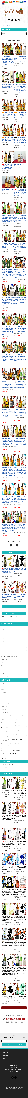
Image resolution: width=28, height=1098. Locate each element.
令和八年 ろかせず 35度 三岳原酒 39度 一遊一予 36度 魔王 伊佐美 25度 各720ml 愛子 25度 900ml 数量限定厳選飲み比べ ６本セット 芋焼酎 (20, 385)
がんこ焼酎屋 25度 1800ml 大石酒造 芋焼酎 (8, 791)
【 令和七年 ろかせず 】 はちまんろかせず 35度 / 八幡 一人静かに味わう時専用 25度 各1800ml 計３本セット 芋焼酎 (7, 441)
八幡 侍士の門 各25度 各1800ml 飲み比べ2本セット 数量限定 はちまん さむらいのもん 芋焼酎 (8, 166)
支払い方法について (11, 1087)
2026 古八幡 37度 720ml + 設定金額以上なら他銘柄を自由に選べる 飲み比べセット (8, 87)
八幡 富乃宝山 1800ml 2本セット (8, 190)
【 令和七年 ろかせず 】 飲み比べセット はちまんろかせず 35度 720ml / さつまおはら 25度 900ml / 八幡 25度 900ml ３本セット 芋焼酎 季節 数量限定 (8, 413)
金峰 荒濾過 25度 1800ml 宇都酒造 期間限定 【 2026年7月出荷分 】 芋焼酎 (20, 918)
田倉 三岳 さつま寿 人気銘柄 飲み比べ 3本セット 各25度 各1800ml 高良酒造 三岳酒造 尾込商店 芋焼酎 (20, 246)
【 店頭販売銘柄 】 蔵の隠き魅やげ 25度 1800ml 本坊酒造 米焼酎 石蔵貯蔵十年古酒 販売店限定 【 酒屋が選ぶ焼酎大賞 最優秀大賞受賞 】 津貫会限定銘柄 (8, 971)
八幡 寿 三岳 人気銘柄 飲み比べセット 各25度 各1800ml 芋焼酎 (7, 114)
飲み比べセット (8, 25)
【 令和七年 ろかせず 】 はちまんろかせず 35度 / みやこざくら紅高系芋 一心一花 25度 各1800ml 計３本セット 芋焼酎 (20, 412)
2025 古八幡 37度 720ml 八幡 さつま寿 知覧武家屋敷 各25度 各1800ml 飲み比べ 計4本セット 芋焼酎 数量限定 (7, 357)
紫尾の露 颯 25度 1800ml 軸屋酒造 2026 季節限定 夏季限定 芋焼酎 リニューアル (20, 844)
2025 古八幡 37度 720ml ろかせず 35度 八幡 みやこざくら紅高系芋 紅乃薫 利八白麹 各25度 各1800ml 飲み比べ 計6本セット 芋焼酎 (8, 330)
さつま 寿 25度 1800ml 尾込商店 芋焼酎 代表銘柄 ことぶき (8, 998)
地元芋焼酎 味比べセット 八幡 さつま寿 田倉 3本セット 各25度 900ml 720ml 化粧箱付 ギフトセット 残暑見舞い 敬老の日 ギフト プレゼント (20, 88)
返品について (8, 1088)
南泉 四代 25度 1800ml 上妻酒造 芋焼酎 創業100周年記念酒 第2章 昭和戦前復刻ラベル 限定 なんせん (8, 944)
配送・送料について (19, 1087)
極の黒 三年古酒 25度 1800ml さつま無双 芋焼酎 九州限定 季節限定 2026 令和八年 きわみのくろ (8, 571)
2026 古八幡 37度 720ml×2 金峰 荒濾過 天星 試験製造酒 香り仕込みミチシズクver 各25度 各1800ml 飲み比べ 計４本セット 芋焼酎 (8, 273)
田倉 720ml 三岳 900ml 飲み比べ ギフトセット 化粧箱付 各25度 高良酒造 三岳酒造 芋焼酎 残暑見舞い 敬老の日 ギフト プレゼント (8, 218)
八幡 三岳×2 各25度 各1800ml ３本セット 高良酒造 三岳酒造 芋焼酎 (8, 139)
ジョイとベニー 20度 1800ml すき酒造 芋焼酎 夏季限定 (7, 868)
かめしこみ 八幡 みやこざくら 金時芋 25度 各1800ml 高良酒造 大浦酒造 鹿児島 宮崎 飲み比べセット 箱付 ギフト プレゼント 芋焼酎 (20, 471)
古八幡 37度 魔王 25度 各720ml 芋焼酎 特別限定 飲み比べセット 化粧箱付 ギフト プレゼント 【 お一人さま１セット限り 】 (20, 971)
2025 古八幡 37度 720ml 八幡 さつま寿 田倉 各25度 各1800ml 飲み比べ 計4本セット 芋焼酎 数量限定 (20, 329)
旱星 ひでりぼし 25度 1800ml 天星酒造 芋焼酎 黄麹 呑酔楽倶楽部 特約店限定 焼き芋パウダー (8, 844)
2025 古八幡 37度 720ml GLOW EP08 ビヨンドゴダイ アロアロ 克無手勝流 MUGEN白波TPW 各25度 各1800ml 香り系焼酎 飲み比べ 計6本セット (8, 528)
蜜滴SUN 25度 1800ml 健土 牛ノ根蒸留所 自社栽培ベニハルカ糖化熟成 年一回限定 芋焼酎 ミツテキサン (20, 944)
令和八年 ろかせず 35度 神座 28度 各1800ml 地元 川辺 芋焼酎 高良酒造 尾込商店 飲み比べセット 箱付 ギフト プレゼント (8, 499)
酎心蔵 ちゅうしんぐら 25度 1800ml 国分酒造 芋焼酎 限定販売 (8, 596)
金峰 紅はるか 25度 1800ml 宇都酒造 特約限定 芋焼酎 (20, 596)
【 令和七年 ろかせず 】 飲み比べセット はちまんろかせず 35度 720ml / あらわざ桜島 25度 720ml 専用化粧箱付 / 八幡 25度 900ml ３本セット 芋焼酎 (8, 471)
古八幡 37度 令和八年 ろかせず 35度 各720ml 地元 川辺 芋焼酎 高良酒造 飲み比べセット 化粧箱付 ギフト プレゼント (20, 527)
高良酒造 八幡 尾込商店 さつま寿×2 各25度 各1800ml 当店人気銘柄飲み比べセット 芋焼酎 (20, 115)
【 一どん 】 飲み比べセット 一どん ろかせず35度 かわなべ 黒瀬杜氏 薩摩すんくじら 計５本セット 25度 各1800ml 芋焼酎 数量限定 (8, 384)
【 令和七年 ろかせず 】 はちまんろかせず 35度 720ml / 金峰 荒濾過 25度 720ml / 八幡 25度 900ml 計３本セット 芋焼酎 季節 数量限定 (20, 442)
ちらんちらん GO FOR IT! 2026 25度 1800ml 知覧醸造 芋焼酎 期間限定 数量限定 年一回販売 (20, 892)
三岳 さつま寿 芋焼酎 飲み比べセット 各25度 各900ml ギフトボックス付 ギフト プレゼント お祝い (20, 59)
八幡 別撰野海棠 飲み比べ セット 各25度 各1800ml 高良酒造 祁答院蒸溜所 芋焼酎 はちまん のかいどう (20, 140)
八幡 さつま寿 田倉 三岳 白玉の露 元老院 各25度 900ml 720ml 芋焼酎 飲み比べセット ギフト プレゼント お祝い (20, 192)
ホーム (3, 25)
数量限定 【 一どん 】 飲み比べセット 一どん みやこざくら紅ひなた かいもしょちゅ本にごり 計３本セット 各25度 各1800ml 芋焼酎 (20, 273)
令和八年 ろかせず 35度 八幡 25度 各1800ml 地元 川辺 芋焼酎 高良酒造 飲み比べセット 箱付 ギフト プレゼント (20, 499)
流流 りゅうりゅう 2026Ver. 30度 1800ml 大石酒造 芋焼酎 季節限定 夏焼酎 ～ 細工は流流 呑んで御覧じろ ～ (8, 892)
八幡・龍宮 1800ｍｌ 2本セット (20, 165)
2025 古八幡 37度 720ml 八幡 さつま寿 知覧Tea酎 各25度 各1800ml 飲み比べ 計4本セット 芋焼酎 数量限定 (20, 357)
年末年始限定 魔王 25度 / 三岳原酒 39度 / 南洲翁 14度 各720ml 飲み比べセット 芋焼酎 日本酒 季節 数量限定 (20, 300)
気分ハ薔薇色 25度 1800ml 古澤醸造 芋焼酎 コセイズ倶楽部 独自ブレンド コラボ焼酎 (8, 918)
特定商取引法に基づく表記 (16, 1088)
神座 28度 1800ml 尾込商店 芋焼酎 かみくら (20, 997)
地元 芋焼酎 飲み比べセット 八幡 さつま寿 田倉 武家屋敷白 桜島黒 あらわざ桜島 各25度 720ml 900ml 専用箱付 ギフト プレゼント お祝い (8, 60)
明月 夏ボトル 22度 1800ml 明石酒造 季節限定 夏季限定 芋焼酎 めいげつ (20, 868)
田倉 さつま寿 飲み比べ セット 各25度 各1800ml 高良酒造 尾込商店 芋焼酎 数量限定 (8, 245)
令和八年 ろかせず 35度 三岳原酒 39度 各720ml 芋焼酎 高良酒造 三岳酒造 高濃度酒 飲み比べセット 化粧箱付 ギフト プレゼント (8, 301)
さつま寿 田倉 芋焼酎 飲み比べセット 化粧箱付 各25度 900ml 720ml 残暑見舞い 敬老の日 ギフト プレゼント (20, 218)
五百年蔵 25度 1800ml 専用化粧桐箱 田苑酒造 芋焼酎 (20, 570)
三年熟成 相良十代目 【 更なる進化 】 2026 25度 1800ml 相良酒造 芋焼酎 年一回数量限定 (7, 817)
